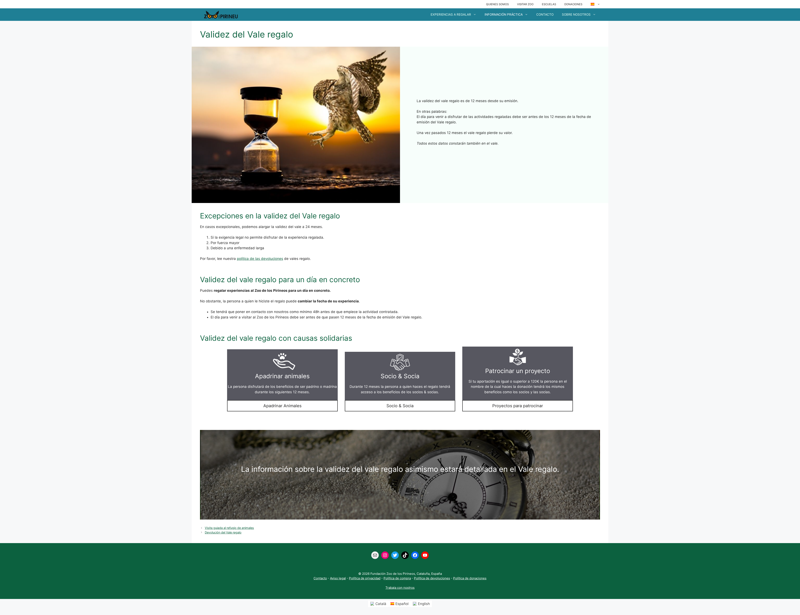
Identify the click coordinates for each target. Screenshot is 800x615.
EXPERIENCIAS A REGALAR (451, 14)
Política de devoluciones (432, 578)
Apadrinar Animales (282, 405)
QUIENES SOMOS (497, 4)
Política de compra (397, 578)
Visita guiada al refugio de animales (229, 528)
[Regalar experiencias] (221, 14)
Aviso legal (338, 578)
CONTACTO (545, 14)
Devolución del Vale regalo (223, 532)
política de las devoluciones (260, 259)
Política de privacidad (364, 578)
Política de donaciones (469, 578)
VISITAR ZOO (525, 4)
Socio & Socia (400, 405)
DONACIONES (573, 4)
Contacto (320, 578)
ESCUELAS (549, 4)
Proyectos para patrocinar (517, 405)
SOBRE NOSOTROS (576, 14)
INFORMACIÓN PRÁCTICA (504, 14)
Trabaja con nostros (400, 588)
